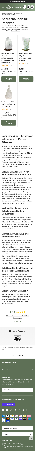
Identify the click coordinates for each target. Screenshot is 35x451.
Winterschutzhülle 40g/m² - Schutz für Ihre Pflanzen (8, 104)
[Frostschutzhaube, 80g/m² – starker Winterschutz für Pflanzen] (26, 43)
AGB (13, 443)
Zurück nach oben (17, 355)
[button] (32, 7)
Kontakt (4, 443)
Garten (10, 13)
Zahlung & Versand (21, 445)
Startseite (4, 13)
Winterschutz (17, 13)
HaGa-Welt (8, 440)
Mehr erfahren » (15, 31)
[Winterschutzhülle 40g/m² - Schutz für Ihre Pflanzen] (8, 92)
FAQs (9, 443)
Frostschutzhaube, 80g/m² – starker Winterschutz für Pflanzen (25, 57)
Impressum (19, 443)
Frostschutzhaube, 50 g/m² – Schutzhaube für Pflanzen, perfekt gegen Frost (8, 58)
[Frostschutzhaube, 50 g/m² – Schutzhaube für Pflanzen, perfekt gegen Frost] (8, 43)
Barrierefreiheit (29, 446)
